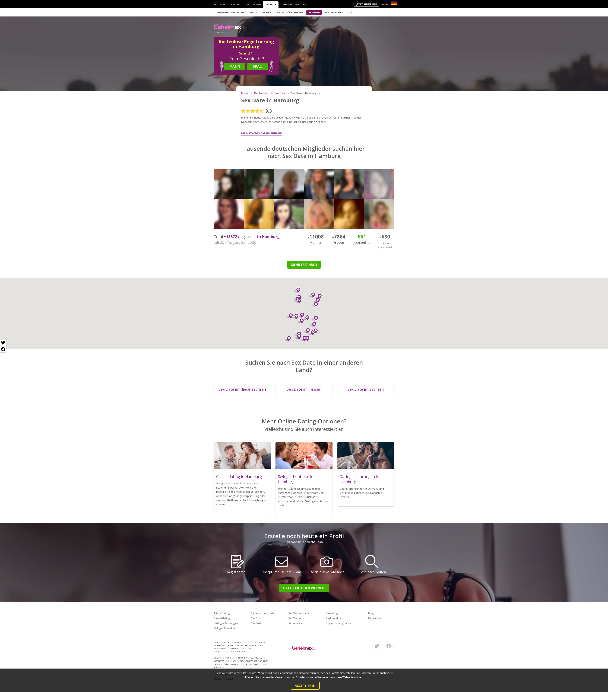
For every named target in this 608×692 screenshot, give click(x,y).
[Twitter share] (3, 343)
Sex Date (271, 4)
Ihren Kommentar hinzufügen (261, 133)
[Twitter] (377, 646)
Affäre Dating (222, 613)
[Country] (394, 3)
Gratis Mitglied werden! (304, 588)
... (305, 4)
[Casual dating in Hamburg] (242, 455)
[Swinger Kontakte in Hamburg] (304, 455)
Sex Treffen (254, 4)
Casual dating (290, 4)
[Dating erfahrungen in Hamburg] (366, 455)
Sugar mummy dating (339, 623)
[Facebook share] (3, 349)
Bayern (267, 12)
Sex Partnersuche (298, 613)
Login (384, 4)
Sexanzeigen (296, 623)
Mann (234, 66)
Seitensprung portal (263, 613)
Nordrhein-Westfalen (230, 12)
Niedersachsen (334, 12)
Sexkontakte (333, 618)
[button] (306, 331)
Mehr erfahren (304, 264)
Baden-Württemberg (290, 12)
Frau (257, 66)
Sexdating (220, 4)
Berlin (253, 12)
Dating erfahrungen (226, 623)
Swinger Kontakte (224, 628)
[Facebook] (389, 646)
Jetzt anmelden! (366, 4)
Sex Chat (236, 4)
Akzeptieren (305, 685)
